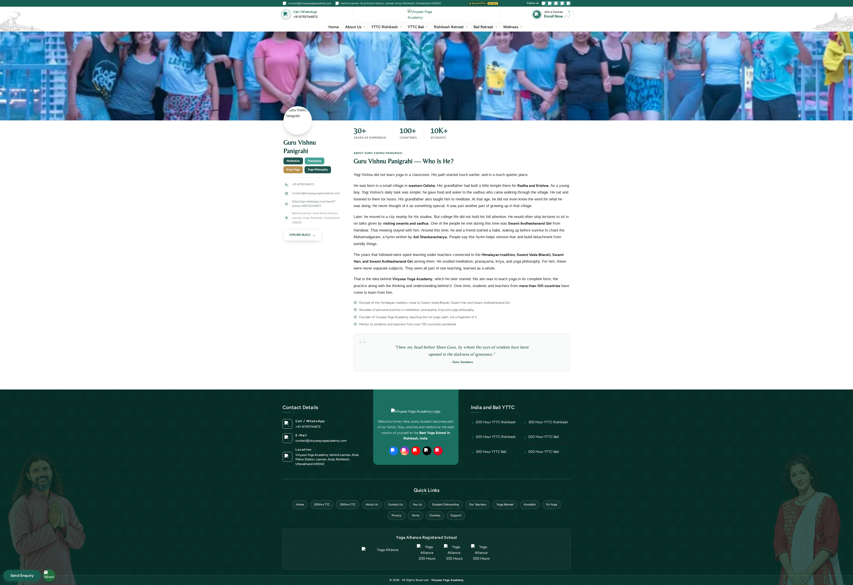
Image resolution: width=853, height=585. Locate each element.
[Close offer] (482, 216)
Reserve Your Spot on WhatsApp (427, 362)
